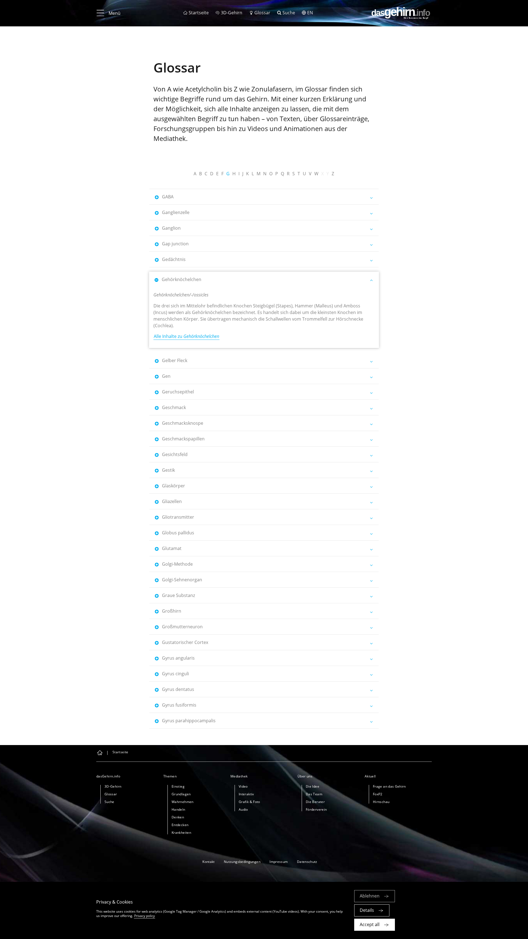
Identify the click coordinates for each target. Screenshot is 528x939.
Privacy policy (144, 915)
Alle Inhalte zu (186, 336)
